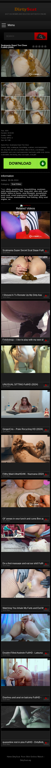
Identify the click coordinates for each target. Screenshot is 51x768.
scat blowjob (28, 193)
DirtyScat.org (25, 760)
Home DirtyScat (13, 757)
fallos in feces (14, 193)
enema (9, 197)
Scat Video (16, 184)
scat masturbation (10, 191)
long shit (28, 191)
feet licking (32, 197)
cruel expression (19, 195)
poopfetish (41, 193)
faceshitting (30, 189)
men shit (38, 191)
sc (9, 199)
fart (21, 191)
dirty (8, 189)
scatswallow (20, 197)
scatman (41, 189)
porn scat (5, 195)
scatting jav (17, 189)
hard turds (34, 195)
